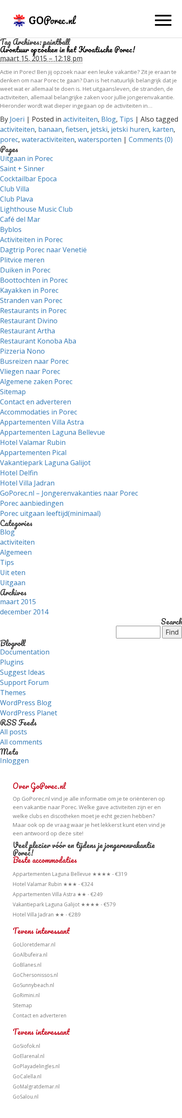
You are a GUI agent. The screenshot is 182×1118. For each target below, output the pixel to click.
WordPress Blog (26, 702)
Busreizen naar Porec (34, 361)
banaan (50, 129)
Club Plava (16, 199)
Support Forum (24, 682)
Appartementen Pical (33, 452)
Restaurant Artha (27, 330)
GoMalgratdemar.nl (36, 1086)
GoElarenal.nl (28, 1056)
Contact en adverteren (35, 401)
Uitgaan (12, 582)
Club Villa (14, 189)
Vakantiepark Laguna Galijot (45, 462)
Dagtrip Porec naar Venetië (43, 249)
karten (163, 129)
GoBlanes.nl (27, 964)
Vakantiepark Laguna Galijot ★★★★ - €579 (64, 904)
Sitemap (13, 391)
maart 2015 (18, 601)
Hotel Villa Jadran (27, 483)
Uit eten (12, 572)
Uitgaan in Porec (26, 158)
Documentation (25, 652)
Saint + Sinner (22, 168)
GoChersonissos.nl (35, 975)
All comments (21, 742)
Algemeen (16, 552)
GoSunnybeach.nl (33, 985)
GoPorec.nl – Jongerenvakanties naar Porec (69, 493)
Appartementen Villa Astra (42, 422)
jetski (99, 129)
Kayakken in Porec (29, 290)
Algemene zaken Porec (36, 381)
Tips (126, 119)
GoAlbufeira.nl (30, 954)
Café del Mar (20, 219)
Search (171, 622)
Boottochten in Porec (34, 280)
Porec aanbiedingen (31, 503)
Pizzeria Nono (22, 351)
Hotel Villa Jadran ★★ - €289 (46, 914)
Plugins (12, 662)
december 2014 (24, 611)
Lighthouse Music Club (36, 209)
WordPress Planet (28, 712)
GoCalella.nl (27, 1076)
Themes (13, 692)
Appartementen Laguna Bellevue (52, 432)
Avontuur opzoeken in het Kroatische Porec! (67, 49)
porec (9, 139)
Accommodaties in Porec (38, 412)
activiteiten (80, 119)
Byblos (11, 229)
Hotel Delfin (19, 472)
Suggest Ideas (22, 672)
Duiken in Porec (25, 270)
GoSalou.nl (26, 1096)
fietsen (76, 129)
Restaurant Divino (29, 320)
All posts (13, 731)
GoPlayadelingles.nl (36, 1066)
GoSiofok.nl (26, 1046)
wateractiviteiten (48, 139)
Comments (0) (151, 139)
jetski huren (130, 129)
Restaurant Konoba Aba (38, 341)
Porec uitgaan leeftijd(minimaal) (50, 513)
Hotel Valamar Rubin (33, 442)
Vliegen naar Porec (30, 371)
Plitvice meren (22, 260)
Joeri (17, 119)
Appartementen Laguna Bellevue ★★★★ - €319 (70, 874)
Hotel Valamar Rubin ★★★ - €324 (53, 884)
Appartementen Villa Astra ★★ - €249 (57, 894)
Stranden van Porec (31, 300)
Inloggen (14, 760)
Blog (108, 119)
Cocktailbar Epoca (28, 178)
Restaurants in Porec (33, 310)
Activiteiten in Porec (31, 239)
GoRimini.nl (26, 995)
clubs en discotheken (54, 816)
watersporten (99, 139)
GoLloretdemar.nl (34, 944)
